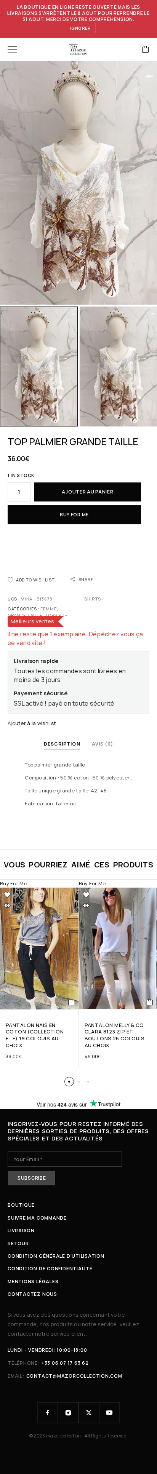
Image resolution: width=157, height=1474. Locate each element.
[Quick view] (7, 905)
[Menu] (12, 49)
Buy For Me (74, 514)
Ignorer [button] (80, 28)
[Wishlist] (7, 894)
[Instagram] (68, 1412)
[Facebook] (47, 1412)
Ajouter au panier (87, 492)
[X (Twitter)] (88, 1412)
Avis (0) (103, 744)
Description (62, 744)
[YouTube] (109, 1412)
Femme (48, 609)
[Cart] (145, 49)
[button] (69, 1082)
